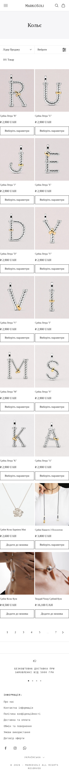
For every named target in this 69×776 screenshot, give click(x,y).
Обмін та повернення (18, 726)
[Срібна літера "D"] (17, 228)
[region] (34, 667)
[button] (17, 50)
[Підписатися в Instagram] (15, 748)
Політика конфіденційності (22, 713)
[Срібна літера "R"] (17, 90)
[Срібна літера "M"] (17, 366)
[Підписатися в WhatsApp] (24, 748)
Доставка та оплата (17, 719)
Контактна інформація (18, 707)
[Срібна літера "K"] (17, 435)
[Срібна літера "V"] (17, 297)
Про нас (9, 701)
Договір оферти (14, 738)
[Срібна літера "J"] (17, 159)
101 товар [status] (8, 59)
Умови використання (17, 732)
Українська (32, 757)
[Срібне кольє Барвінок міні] (17, 504)
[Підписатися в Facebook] (5, 748)
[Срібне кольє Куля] (17, 573)
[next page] (63, 632)
